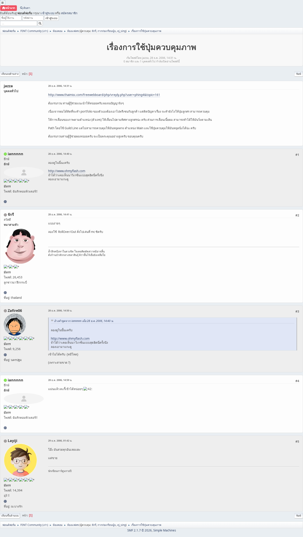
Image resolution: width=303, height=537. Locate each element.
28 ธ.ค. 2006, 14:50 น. (60, 310)
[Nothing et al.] (5, 355)
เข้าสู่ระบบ (47, 13)
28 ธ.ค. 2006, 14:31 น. (60, 85)
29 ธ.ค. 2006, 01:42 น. (60, 440)
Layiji (12, 440)
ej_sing (121, 31)
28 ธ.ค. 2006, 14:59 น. (60, 380)
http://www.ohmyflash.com (66, 171)
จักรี (94, 31)
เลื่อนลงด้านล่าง (9, 73)
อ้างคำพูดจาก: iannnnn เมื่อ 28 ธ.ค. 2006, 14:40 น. (84, 321)
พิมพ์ (298, 73)
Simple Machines (164, 530)
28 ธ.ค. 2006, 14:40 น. (60, 153)
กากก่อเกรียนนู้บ (107, 31)
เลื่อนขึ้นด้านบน (10, 515)
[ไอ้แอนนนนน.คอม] (5, 202)
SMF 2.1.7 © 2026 (139, 530)
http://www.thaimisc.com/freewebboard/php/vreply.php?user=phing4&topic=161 (104, 95)
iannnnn (15, 153)
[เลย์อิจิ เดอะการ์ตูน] (5, 501)
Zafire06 (15, 310)
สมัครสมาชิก (69, 13)
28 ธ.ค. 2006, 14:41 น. (60, 214)
